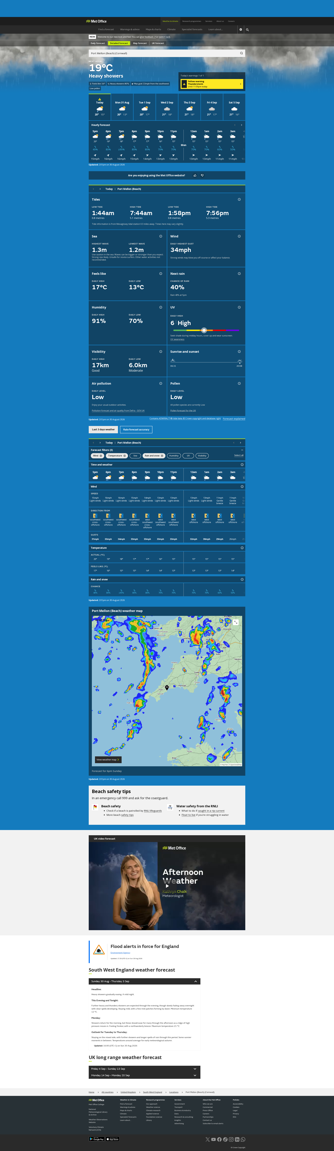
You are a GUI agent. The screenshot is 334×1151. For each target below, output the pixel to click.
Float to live (188, 815)
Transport (178, 1107)
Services (208, 21)
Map (140, 43)
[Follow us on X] (207, 1139)
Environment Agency (120, 952)
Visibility (202, 455)
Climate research (153, 1110)
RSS (234, 1117)
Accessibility (238, 1104)
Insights (177, 1120)
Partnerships (208, 1117)
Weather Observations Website (98, 1120)
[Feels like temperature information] (160, 273)
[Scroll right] (241, 125)
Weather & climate (170, 21)
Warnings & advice (130, 29)
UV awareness (177, 339)
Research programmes (191, 21)
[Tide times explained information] (239, 199)
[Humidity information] (160, 307)
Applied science (152, 1114)
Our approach (151, 1104)
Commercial (208, 1107)
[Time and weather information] (242, 464)
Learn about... (215, 29)
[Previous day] (93, 189)
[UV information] (239, 307)
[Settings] (241, 29)
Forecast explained (234, 418)
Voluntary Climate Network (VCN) (96, 1128)
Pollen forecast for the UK (183, 410)
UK (158, 43)
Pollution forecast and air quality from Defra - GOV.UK (118, 410)
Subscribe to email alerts (213, 1123)
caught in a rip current (211, 810)
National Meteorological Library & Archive (98, 1112)
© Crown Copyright (238, 1148)
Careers (231, 21)
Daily (98, 43)
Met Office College (96, 1104)
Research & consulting (183, 1117)
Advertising (179, 1123)
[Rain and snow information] (242, 579)
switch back (164, 36)
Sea (135, 455)
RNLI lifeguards (153, 810)
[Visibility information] (160, 351)
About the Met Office (211, 1100)
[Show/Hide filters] (242, 450)
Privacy (236, 1114)
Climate (171, 29)
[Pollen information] (239, 383)
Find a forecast (106, 29)
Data (176, 1114)
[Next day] (100, 189)
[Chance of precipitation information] (239, 273)
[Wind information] (242, 486)
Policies (236, 1100)
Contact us (207, 1120)
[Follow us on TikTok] (225, 1139)
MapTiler (225, 765)
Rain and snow (151, 456)
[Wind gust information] (239, 236)
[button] (167, 688)
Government (179, 1104)
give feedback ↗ (148, 36)
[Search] (240, 52)
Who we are (208, 1104)
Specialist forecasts (192, 29)
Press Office (208, 1110)
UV (188, 455)
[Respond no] (202, 175)
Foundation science (154, 1117)
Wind (94, 456)
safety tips (127, 815)
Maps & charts (153, 29)
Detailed (119, 43)
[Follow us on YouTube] (213, 1139)
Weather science (153, 1107)
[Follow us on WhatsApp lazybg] (243, 1139)
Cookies (236, 1107)
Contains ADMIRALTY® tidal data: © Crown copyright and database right (185, 418)
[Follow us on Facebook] (219, 1139)
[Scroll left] (234, 125)
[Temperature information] (242, 548)
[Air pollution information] (160, 383)
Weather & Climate (128, 1100)
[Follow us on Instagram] (231, 1139)
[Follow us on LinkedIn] (237, 1139)
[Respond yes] (195, 175)
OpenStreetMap (236, 765)
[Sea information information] (160, 236)
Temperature (114, 456)
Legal (235, 1110)
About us (220, 21)
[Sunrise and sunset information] (239, 351)
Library (149, 1120)
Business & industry (182, 1110)
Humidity (174, 455)
